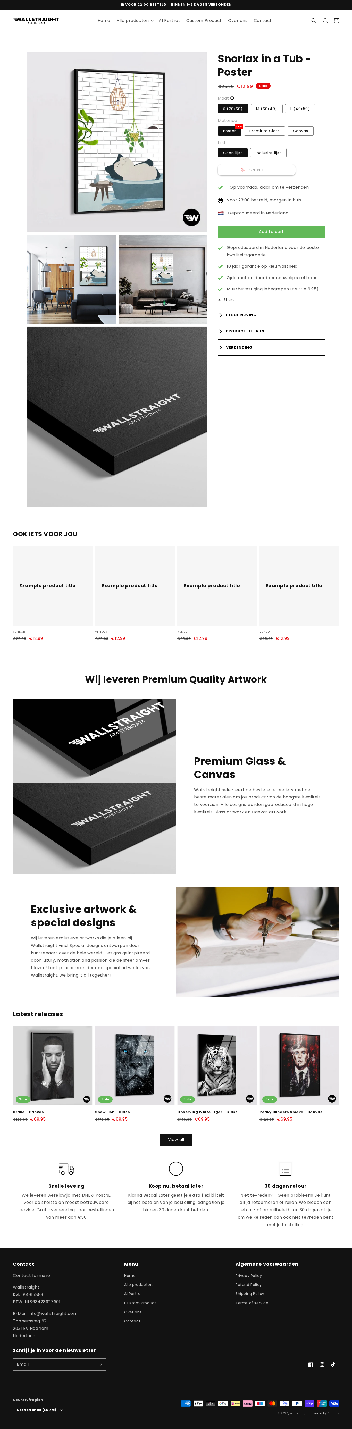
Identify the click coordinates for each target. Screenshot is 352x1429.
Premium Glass (264, 130)
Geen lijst (232, 153)
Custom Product (140, 1303)
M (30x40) (266, 108)
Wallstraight (299, 1413)
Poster (232, 129)
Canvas (300, 130)
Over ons (133, 1312)
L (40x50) (300, 108)
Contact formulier (32, 1276)
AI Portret (133, 1293)
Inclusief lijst (268, 153)
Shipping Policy (250, 1293)
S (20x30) (233, 108)
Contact (132, 1321)
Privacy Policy (249, 1275)
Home (130, 1275)
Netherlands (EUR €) (36, 1409)
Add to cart (271, 231)
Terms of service (252, 1303)
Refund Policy (249, 1284)
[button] (314, 20)
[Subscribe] (100, 1364)
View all (176, 1139)
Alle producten (138, 1284)
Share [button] (229, 299)
